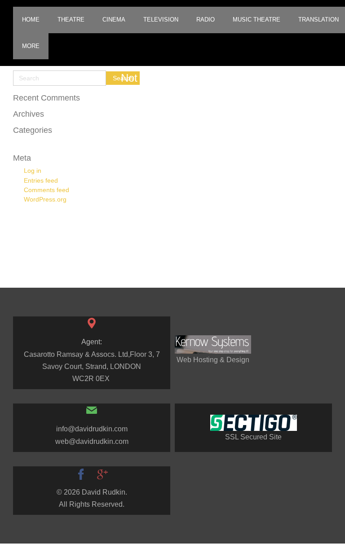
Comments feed (46, 189)
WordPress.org (45, 199)
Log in (32, 170)
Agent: (91, 342)
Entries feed (41, 180)
